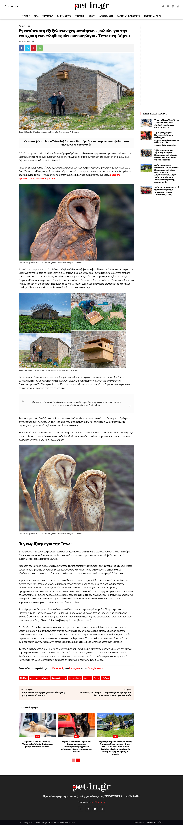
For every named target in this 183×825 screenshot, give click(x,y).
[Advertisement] (161, 65)
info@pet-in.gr (98, 802)
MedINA (23, 678)
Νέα (28, 26)
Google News (95, 668)
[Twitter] (27, 48)
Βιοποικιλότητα (59, 678)
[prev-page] (73, 760)
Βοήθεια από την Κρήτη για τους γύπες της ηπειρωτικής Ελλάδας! (43, 694)
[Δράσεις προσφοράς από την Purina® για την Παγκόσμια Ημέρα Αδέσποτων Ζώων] (146, 190)
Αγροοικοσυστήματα (39, 678)
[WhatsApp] (40, 48)
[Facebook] (163, 6)
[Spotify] (173, 6)
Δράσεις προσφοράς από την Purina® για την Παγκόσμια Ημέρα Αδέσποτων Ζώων (166, 191)
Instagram (75, 668)
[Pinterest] (33, 48)
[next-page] (78, 760)
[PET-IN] (92, 6)
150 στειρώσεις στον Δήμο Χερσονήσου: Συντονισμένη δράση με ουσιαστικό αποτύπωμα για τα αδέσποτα (165, 155)
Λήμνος (87, 678)
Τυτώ (96, 678)
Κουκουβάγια (75, 678)
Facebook (57, 668)
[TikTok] (178, 6)
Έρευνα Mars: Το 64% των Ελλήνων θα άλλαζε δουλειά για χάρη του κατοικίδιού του (37, 744)
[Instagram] (168, 6)
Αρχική (22, 26)
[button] (10, 6)
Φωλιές (105, 678)
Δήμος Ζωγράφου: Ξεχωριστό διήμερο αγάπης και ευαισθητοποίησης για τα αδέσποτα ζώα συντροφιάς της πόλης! (76, 746)
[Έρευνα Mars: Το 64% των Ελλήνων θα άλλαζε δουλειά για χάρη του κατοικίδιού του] (37, 724)
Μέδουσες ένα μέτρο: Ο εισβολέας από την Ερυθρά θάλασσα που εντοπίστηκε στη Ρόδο (105, 694)
